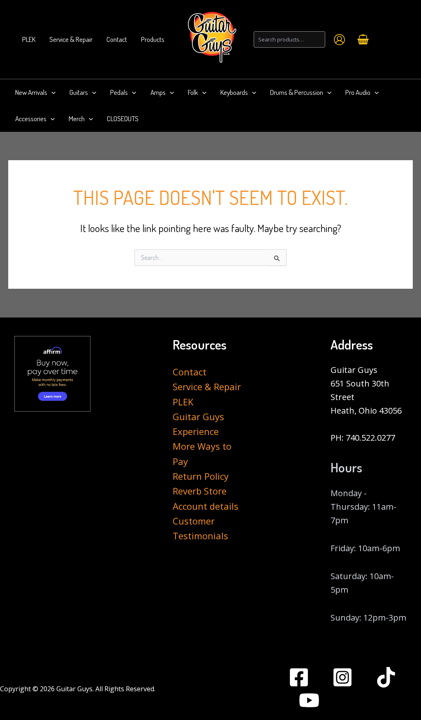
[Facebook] (298, 677)
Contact (189, 372)
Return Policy (201, 476)
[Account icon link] (339, 40)
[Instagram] (342, 677)
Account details (205, 506)
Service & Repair (207, 386)
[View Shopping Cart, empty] (363, 39)
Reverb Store (200, 491)
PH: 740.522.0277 (363, 437)
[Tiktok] (386, 677)
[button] (51, 92)
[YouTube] (309, 700)
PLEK (183, 402)
